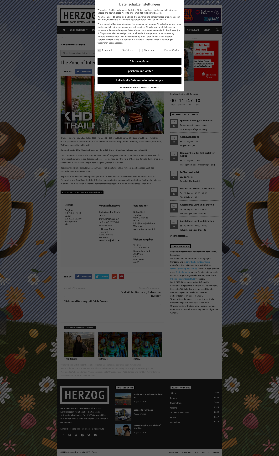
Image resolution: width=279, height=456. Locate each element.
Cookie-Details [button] (125, 87)
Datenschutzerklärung (108, 39)
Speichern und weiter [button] (140, 71)
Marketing (149, 50)
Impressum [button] (155, 87)
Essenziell (107, 50)
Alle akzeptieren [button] (140, 61)
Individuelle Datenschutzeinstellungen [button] (139, 80)
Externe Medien (171, 50)
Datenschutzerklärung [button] (141, 87)
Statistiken (127, 50)
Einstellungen (166, 39)
